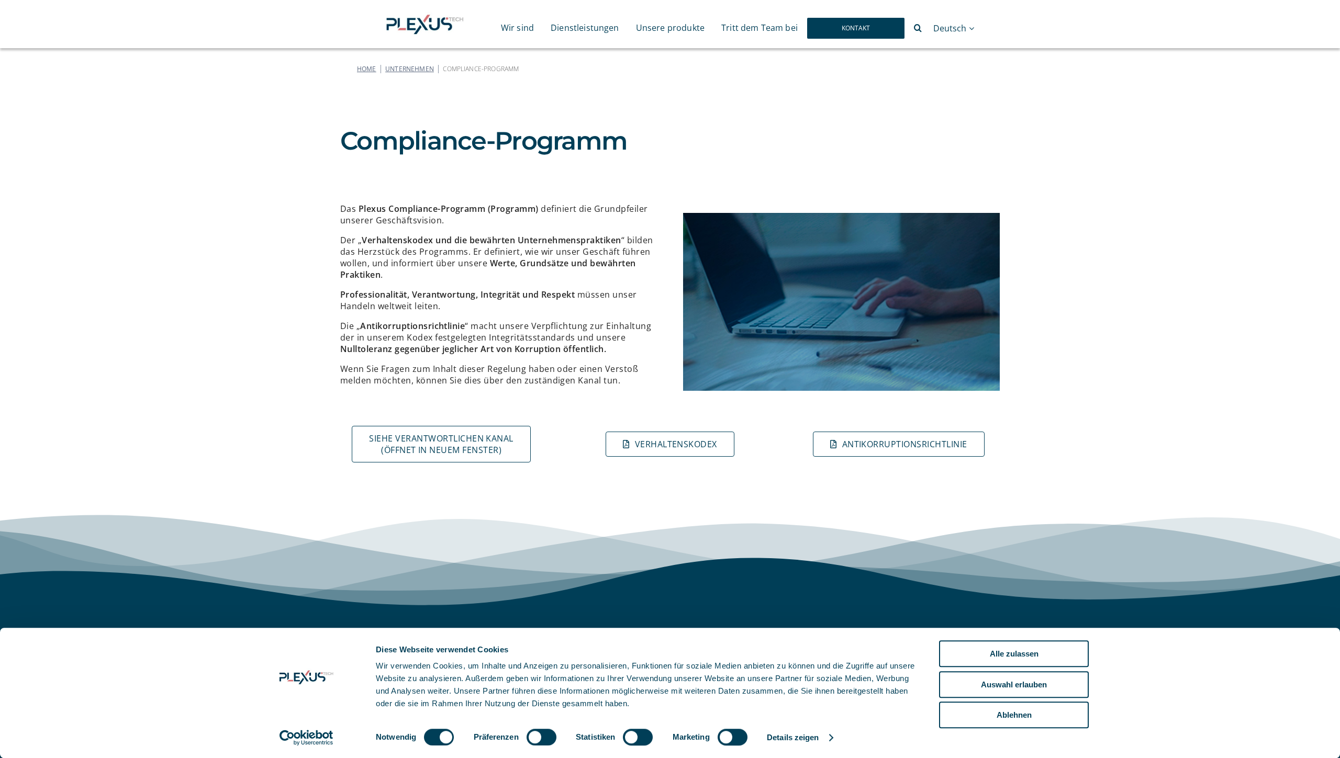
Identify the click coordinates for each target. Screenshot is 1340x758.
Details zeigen (793, 737)
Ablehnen (1014, 714)
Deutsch (949, 28)
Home (366, 68)
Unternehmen (409, 68)
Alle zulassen (1014, 653)
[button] (918, 28)
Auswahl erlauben (1014, 684)
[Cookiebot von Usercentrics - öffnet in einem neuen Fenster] (306, 737)
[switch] (541, 737)
